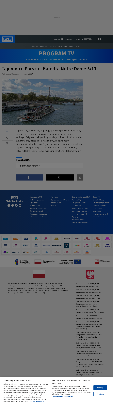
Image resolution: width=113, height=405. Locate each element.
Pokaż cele (100, 394)
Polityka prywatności (37, 401)
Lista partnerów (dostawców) (62, 396)
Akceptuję (100, 388)
